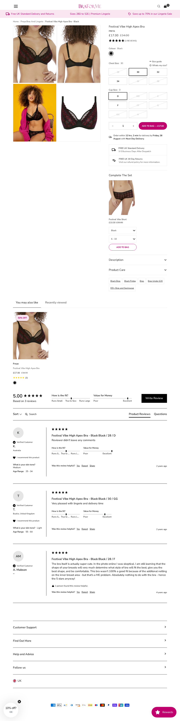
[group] (31, 396)
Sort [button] (16, 414)
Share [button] (92, 465)
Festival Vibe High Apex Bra (26, 368)
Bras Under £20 (155, 281)
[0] (165, 6)
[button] (123, 41)
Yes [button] (78, 465)
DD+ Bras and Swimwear (122, 288)
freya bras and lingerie (32, 21)
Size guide (157, 61)
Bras (142, 281)
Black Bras (115, 281)
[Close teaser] (19, 701)
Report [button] (85, 465)
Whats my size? (159, 65)
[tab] (139, 414)
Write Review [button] (154, 398)
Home (16, 21)
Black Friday (130, 281)
